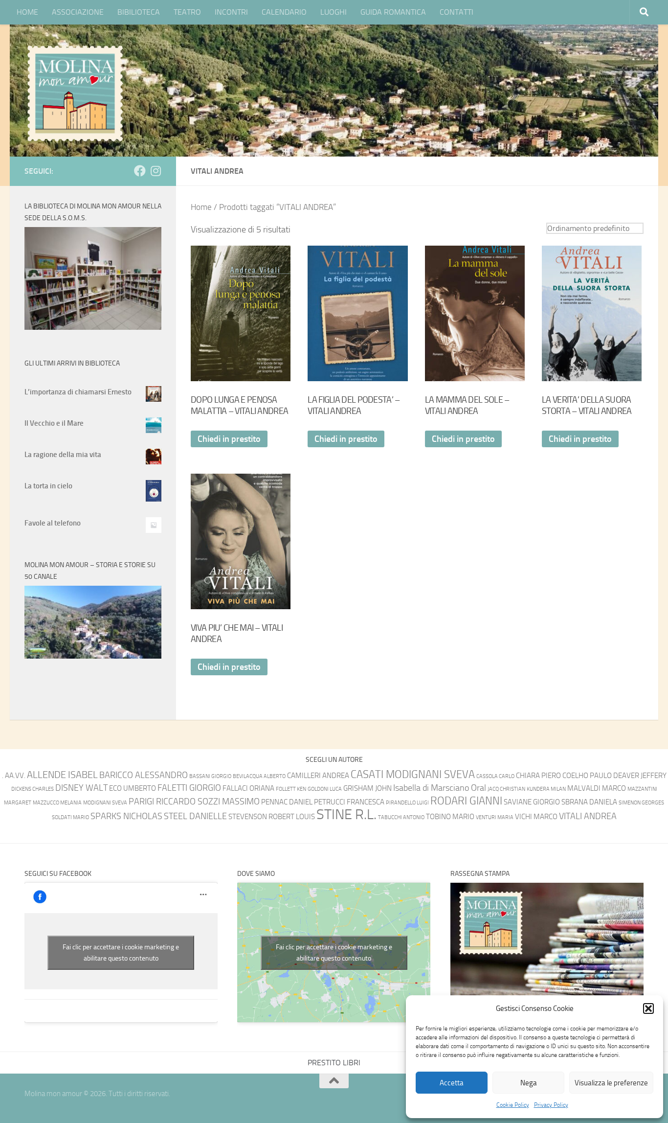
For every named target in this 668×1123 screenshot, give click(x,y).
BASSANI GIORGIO (210, 776)
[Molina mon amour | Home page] (74, 93)
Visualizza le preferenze (611, 1082)
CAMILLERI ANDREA (318, 775)
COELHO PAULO (587, 775)
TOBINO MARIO (450, 816)
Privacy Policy (551, 1104)
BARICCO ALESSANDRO (143, 775)
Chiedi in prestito (229, 439)
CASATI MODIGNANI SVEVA (413, 774)
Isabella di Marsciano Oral (439, 788)
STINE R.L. (346, 814)
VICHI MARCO (536, 816)
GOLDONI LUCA (325, 789)
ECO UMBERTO (132, 788)
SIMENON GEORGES (641, 803)
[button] (648, 1008)
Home (201, 207)
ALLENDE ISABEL (62, 774)
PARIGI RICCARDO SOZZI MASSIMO (194, 802)
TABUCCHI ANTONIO (401, 817)
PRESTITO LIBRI (334, 1062)
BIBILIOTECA (138, 12)
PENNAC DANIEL (286, 802)
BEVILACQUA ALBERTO (259, 776)
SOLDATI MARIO (70, 817)
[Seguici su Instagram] (155, 171)
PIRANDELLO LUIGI (407, 803)
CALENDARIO (284, 12)
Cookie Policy (512, 1104)
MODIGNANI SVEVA (105, 803)
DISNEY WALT (81, 788)
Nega (528, 1082)
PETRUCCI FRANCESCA (349, 802)
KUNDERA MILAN (546, 789)
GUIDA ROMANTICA (393, 12)
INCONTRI (231, 12)
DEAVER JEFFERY (640, 775)
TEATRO (187, 12)
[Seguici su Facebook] (140, 171)
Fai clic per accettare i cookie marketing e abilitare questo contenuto (121, 953)
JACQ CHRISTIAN (506, 789)
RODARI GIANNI (466, 800)
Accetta (452, 1082)
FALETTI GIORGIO (189, 788)
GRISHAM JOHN (367, 788)
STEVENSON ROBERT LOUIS (271, 816)
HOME (27, 12)
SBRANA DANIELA (589, 802)
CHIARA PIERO (538, 775)
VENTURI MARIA (494, 817)
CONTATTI (456, 12)
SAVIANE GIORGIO (532, 802)
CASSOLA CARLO (495, 776)
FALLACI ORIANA (248, 788)
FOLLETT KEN (291, 789)
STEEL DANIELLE (195, 816)
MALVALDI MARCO (596, 788)
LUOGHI (333, 12)
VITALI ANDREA (588, 816)
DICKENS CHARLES (32, 789)
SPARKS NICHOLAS (126, 816)
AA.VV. (15, 775)
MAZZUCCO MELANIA (57, 803)
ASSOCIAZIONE (78, 12)
